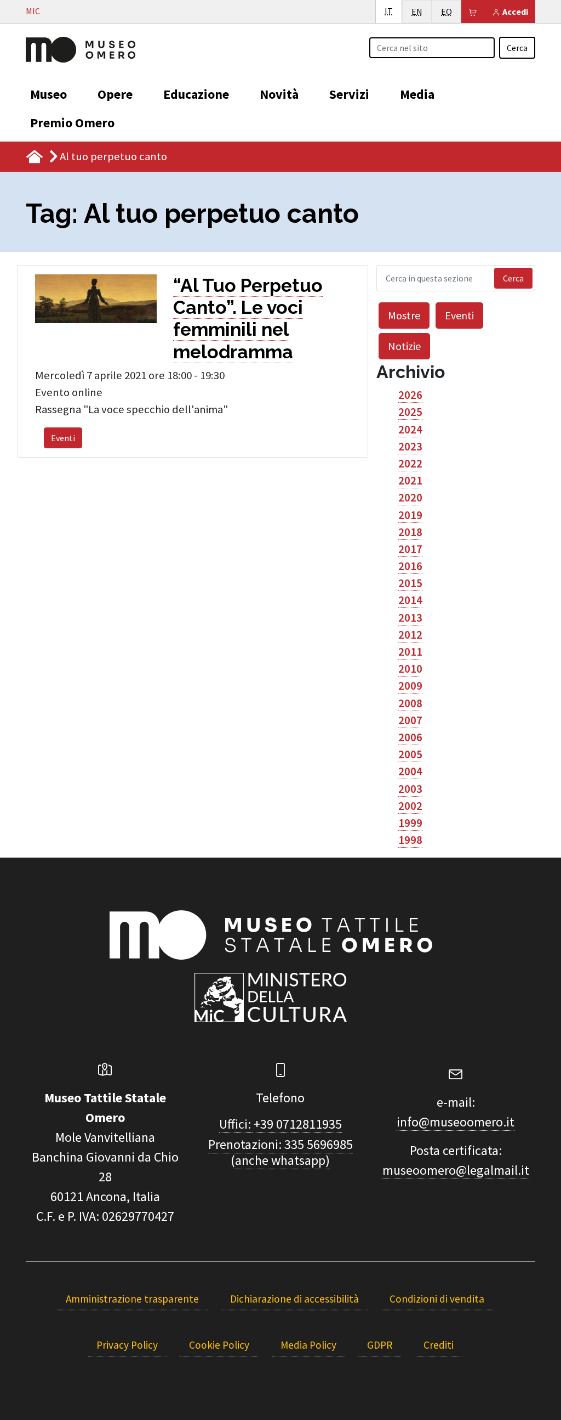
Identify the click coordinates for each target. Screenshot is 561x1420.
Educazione (196, 94)
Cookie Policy (219, 1344)
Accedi (514, 11)
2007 (410, 720)
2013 (410, 618)
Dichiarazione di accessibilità (294, 1298)
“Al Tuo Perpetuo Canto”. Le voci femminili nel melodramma (248, 318)
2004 (410, 771)
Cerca (517, 47)
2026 (410, 395)
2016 (410, 566)
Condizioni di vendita (437, 1298)
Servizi (349, 94)
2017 (410, 549)
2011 (410, 652)
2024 (410, 429)
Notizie (404, 346)
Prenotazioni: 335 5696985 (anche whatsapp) (280, 1152)
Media (417, 94)
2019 (410, 515)
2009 (410, 686)
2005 (410, 754)
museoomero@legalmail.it (455, 1170)
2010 (410, 669)
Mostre (404, 315)
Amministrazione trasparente (132, 1298)
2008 (410, 703)
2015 (410, 583)
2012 (410, 635)
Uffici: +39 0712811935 (280, 1123)
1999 (410, 823)
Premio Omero (72, 122)
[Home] (80, 48)
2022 (410, 464)
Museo (48, 94)
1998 (410, 840)
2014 (410, 600)
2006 (410, 737)
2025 (410, 412)
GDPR (379, 1344)
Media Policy (308, 1344)
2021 (410, 481)
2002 (410, 806)
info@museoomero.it (455, 1121)
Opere (115, 94)
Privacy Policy (127, 1344)
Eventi (63, 437)
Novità (279, 94)
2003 (410, 789)
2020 (410, 498)
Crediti (438, 1344)
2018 (410, 532)
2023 (410, 446)
